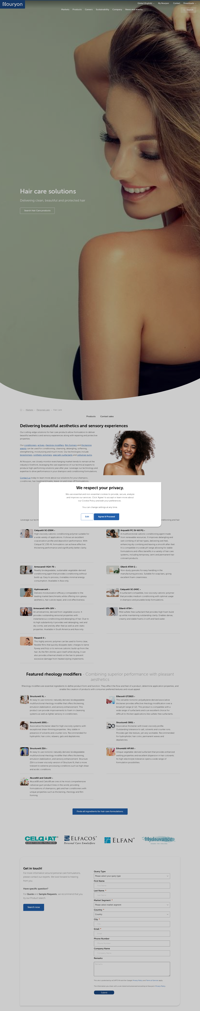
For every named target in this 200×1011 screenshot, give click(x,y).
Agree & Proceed (106, 517)
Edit (87, 517)
